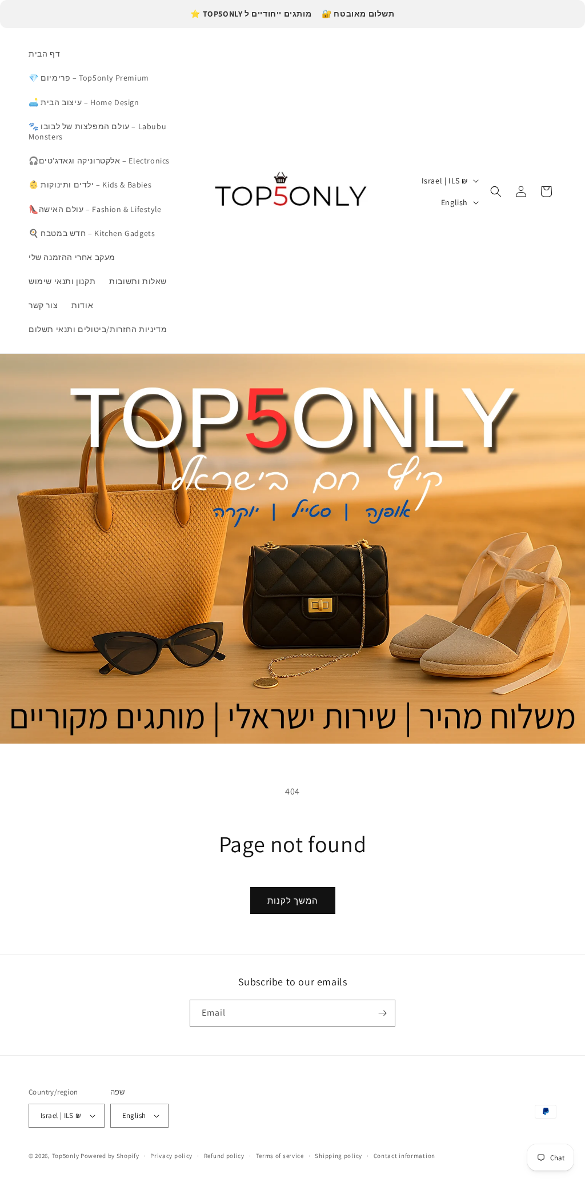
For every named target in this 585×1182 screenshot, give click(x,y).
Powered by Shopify (110, 1156)
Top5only (66, 1156)
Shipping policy (338, 1156)
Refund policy (224, 1156)
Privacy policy (171, 1156)
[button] (495, 191)
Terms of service (280, 1156)
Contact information (404, 1156)
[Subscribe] (382, 1013)
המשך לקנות (292, 900)
